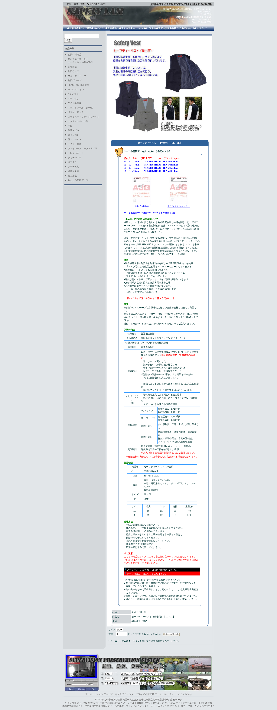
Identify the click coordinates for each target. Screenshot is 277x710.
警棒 (139, 702)
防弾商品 (106, 702)
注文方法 (136, 699)
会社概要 (145, 699)
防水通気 (207, 702)
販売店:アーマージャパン (160, 694)
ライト (179, 702)
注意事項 (154, 699)
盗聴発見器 (67, 706)
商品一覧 (127, 699)
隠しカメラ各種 (198, 706)
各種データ (176, 699)
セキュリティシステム (164, 702)
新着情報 (117, 699)
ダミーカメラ (151, 706)
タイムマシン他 (184, 694)
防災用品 (91, 706)
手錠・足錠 (197, 702)
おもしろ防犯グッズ (118, 706)
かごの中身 (107, 699)
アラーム (187, 702)
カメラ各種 (163, 706)
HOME (98, 699)
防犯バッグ (147, 702)
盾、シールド (130, 702)
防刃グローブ (80, 706)
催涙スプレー (95, 702)
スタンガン (82, 702)
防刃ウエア (117, 702)
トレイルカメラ (136, 706)
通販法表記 (165, 699)
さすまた (210, 706)
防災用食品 (101, 706)
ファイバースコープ (180, 706)
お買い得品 (70, 702)
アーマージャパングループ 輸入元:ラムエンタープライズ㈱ (116, 694)
